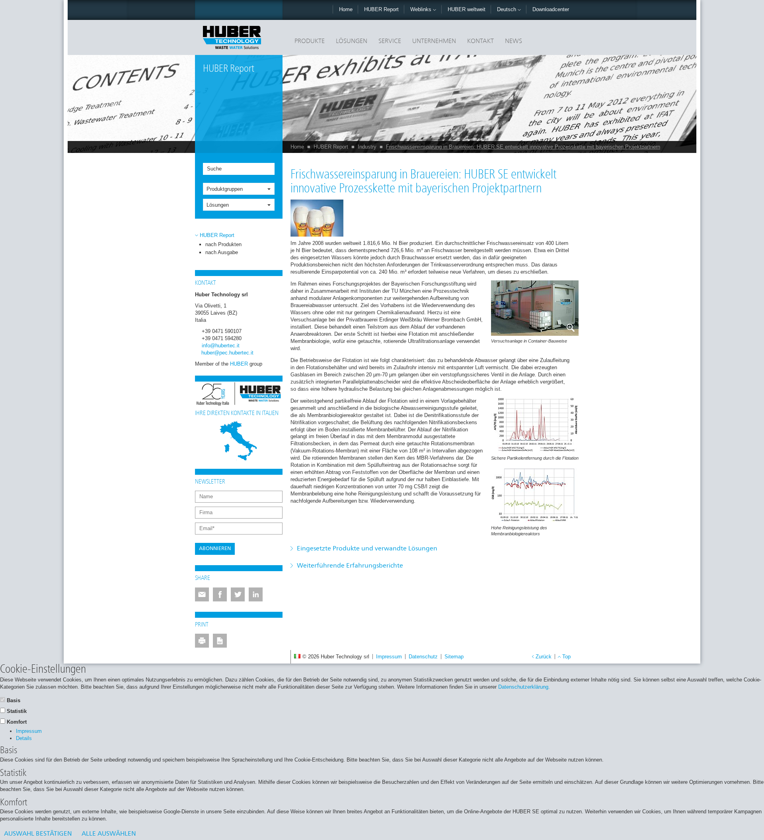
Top (566, 656)
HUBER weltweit (466, 9)
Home (346, 9)
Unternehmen (434, 41)
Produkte (309, 41)
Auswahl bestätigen (38, 834)
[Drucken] (202, 641)
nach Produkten (223, 244)
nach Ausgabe (221, 252)
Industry (367, 147)
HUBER (239, 364)
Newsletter (210, 482)
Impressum (389, 656)
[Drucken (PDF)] (220, 641)
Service (389, 41)
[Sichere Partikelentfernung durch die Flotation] (535, 425)
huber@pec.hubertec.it (227, 353)
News (513, 41)
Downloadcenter (550, 9)
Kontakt (480, 41)
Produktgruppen (225, 189)
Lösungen (351, 41)
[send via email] (202, 594)
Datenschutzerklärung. (524, 687)
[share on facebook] (220, 594)
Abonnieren (215, 548)
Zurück (544, 656)
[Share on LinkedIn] (256, 594)
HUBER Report (381, 9)
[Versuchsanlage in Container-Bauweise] (535, 308)
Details (24, 738)
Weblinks (421, 9)
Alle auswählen (109, 834)
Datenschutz (423, 656)
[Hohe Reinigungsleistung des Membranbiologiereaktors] (535, 495)
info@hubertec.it (221, 346)
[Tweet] (238, 594)
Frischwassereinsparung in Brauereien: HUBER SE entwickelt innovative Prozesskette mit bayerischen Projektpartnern (523, 147)
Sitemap (454, 656)
